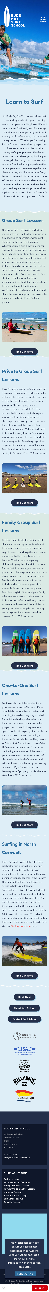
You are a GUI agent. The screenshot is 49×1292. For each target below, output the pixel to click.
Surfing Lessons (11, 1179)
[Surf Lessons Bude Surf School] (24, 41)
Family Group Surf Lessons (16, 1185)
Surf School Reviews (13, 1198)
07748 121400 (10, 1154)
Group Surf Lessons (13, 1192)
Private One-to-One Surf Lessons (19, 1189)
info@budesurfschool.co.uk (17, 1157)
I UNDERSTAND (25, 1274)
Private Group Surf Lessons (17, 1182)
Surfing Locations (21, 926)
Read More (24, 1266)
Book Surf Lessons (12, 1202)
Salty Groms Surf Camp (15, 1195)
